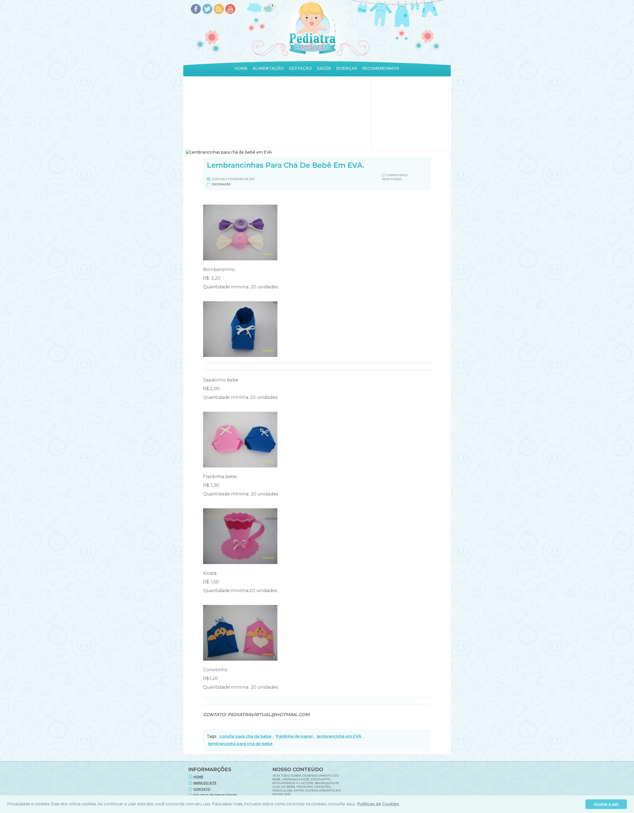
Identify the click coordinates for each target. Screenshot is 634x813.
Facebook (195, 9)
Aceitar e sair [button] (606, 804)
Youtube (230, 9)
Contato (201, 789)
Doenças (346, 68)
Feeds (219, 9)
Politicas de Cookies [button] (378, 804)
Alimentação (268, 68)
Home (241, 68)
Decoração (221, 184)
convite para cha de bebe (245, 736)
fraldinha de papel (294, 736)
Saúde (324, 68)
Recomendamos (380, 68)
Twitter (207, 9)
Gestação (300, 68)
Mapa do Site (204, 783)
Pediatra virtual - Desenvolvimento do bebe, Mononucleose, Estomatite (312, 28)
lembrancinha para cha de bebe (240, 743)
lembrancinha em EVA (339, 736)
